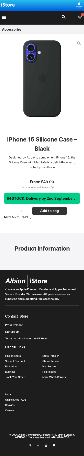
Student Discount (15, 361)
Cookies (9, 405)
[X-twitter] (30, 445)
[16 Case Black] (42, 80)
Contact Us (12, 332)
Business (10, 371)
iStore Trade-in (50, 356)
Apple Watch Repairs (54, 377)
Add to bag (49, 211)
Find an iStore (13, 356)
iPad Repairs (49, 371)
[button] (3, 17)
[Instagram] (46, 445)
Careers (9, 410)
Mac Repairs (49, 366)
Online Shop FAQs (15, 399)
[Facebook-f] (38, 445)
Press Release (14, 325)
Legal (8, 394)
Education (11, 366)
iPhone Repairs (50, 361)
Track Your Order (15, 377)
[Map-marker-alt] (53, 445)
